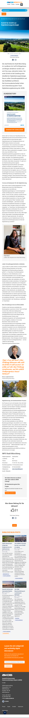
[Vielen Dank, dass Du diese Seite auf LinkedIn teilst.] (13, 60)
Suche (8, 4)
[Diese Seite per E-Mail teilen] (16, 60)
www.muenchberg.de (17, 469)
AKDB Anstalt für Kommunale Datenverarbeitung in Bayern (10, 2)
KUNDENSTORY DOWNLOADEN (14, 129)
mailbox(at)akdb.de (9, 698)
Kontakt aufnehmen (10, 493)
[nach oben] (4, 712)
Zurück (4, 14)
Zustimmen (8, 666)
